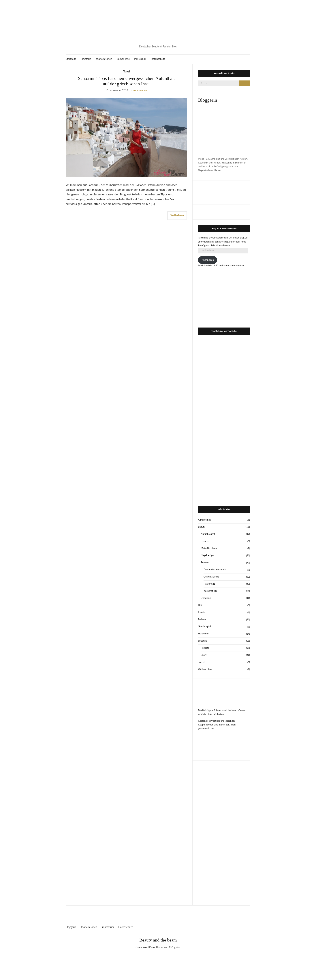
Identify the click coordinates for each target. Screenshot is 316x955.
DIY (200, 605)
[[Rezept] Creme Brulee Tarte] (237, 351)
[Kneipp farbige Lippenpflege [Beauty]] (237, 457)
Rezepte (205, 648)
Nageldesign (207, 555)
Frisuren (205, 541)
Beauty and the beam (158, 940)
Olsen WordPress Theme (149, 947)
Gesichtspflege (211, 577)
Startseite (71, 59)
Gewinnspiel (204, 626)
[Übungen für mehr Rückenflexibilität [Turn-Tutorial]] (237, 404)
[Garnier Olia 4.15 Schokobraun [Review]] (211, 404)
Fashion (202, 619)
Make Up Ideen (209, 548)
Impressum (140, 59)
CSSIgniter (175, 947)
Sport (203, 655)
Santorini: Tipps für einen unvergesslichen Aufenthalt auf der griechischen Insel (126, 81)
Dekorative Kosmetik (215, 570)
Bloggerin (86, 59)
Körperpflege (210, 591)
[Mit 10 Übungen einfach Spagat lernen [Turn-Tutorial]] (211, 377)
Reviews (205, 562)
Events (201, 612)
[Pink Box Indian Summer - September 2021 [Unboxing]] (211, 430)
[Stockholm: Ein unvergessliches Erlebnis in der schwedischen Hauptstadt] (211, 457)
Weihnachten (205, 669)
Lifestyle (202, 641)
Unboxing (206, 598)
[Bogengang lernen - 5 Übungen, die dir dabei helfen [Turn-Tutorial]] (237, 377)
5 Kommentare (139, 90)
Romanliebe (123, 59)
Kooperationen (103, 59)
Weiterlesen (177, 215)
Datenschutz (158, 59)
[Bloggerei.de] (158, 913)
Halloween (203, 634)
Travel (126, 71)
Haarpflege (209, 584)
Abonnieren (208, 260)
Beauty (201, 527)
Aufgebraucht (208, 534)
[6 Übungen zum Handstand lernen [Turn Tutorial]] (237, 430)
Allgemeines (204, 520)
